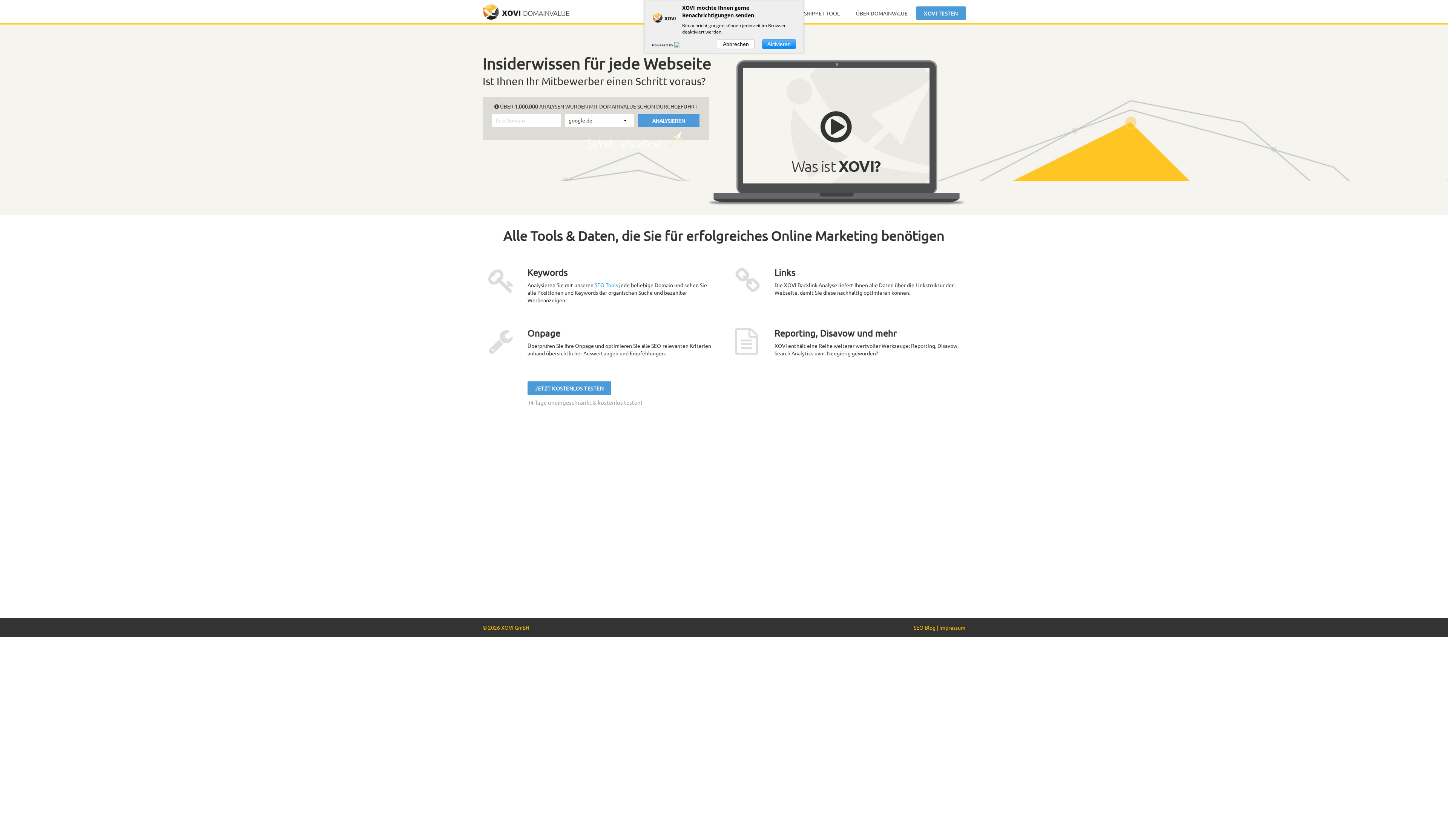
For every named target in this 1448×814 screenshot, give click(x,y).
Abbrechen (736, 44)
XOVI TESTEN (941, 13)
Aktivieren (779, 44)
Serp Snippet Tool (815, 13)
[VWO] (681, 44)
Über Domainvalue (882, 13)
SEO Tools (606, 285)
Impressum (952, 627)
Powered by (663, 44)
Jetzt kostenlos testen (569, 388)
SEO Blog (925, 627)
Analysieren (668, 120)
